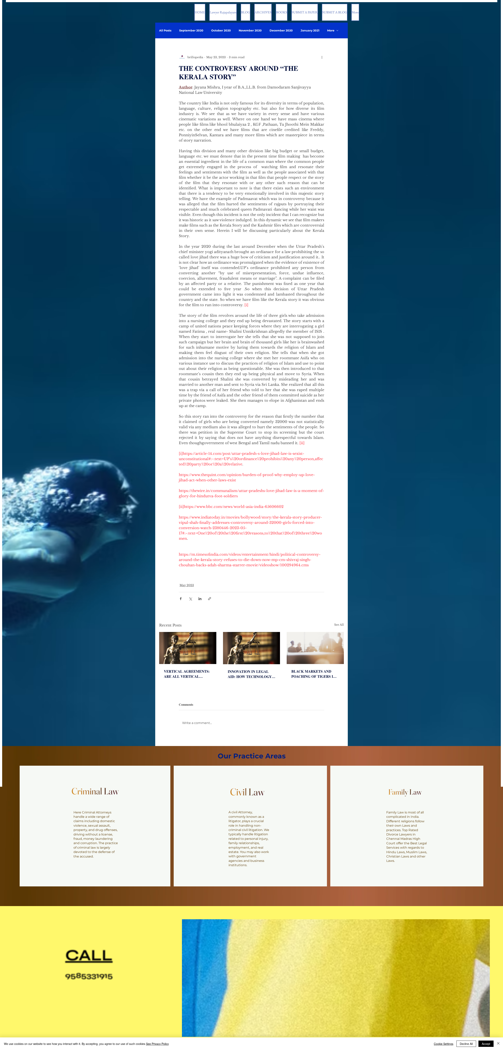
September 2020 (191, 30)
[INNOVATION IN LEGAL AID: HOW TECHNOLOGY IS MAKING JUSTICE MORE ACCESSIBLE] (251, 648)
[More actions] (321, 57)
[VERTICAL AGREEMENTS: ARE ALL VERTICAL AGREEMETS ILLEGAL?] (187, 648)
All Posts (165, 30)
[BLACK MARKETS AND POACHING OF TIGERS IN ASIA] (315, 648)
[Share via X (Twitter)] (190, 599)
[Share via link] (209, 599)
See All (339, 624)
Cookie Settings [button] (443, 1044)
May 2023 (187, 585)
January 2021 (310, 30)
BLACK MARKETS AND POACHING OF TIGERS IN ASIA (313, 674)
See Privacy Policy (157, 1044)
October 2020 (221, 30)
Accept (486, 1044)
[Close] (498, 1044)
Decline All (466, 1044)
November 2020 (250, 30)
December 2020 (281, 30)
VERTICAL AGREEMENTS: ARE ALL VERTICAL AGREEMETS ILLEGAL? (187, 674)
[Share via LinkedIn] (200, 599)
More (330, 30)
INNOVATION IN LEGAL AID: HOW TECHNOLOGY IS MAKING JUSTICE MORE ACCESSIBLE (251, 674)
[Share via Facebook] (181, 599)
